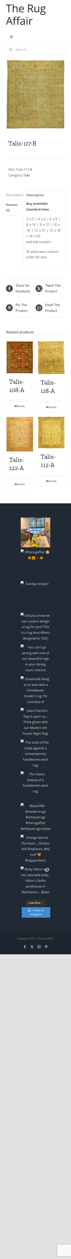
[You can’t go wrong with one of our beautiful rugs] (35, 659)
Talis (26, 175)
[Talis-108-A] (19, 357)
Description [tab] (13, 195)
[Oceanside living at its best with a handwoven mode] (35, 691)
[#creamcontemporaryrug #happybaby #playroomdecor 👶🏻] (35, 532)
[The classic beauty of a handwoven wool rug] (35, 786)
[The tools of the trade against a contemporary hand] (35, 754)
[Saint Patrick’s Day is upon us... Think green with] (35, 723)
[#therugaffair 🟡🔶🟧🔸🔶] (35, 564)
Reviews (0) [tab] (12, 208)
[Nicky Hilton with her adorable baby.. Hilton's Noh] (35, 881)
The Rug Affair (26, 14)
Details (21, 406)
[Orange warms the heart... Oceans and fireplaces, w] (35, 850)
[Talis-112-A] (51, 432)
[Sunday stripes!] (35, 596)
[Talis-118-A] (51, 357)
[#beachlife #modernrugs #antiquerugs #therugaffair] (35, 818)
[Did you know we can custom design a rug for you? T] (35, 627)
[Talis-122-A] (19, 434)
